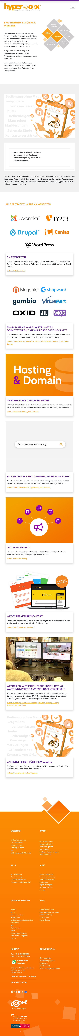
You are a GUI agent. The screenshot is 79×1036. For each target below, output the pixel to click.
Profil (13, 912)
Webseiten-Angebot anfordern (22, 920)
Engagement (15, 917)
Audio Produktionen (47, 874)
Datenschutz (15, 928)
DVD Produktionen (46, 915)
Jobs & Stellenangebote (19, 936)
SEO (12, 850)
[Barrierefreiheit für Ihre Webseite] (39, 116)
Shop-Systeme (16, 845)
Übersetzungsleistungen (50, 968)
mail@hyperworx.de (23, 956)
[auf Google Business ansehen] (25, 991)
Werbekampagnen (47, 961)
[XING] (22, 991)
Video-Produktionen (47, 910)
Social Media (45, 966)
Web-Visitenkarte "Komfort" (21, 853)
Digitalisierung (45, 920)
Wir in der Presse (17, 915)
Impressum (15, 923)
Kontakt (13, 910)
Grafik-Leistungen (46, 841)
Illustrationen (44, 849)
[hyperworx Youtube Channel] (19, 991)
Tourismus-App (16, 877)
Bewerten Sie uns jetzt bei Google (23, 976)
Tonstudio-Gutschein (47, 879)
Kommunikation (46, 958)
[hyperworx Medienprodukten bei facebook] (12, 991)
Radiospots (44, 882)
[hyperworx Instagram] (16, 991)
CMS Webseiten (17, 842)
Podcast (42, 890)
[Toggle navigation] (72, 6)
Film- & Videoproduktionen (49, 912)
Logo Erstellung (45, 854)
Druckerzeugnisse (46, 847)
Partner (13, 938)
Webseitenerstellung (18, 840)
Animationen (44, 917)
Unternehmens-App (18, 879)
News (13, 930)
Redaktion (44, 963)
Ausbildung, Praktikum (19, 933)
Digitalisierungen (46, 885)
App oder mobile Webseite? (21, 882)
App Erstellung (16, 874)
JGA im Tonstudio (46, 887)
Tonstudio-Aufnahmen (48, 877)
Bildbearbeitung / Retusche (49, 852)
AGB (12, 925)
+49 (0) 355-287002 (21, 954)
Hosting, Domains (17, 848)
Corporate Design (46, 844)
